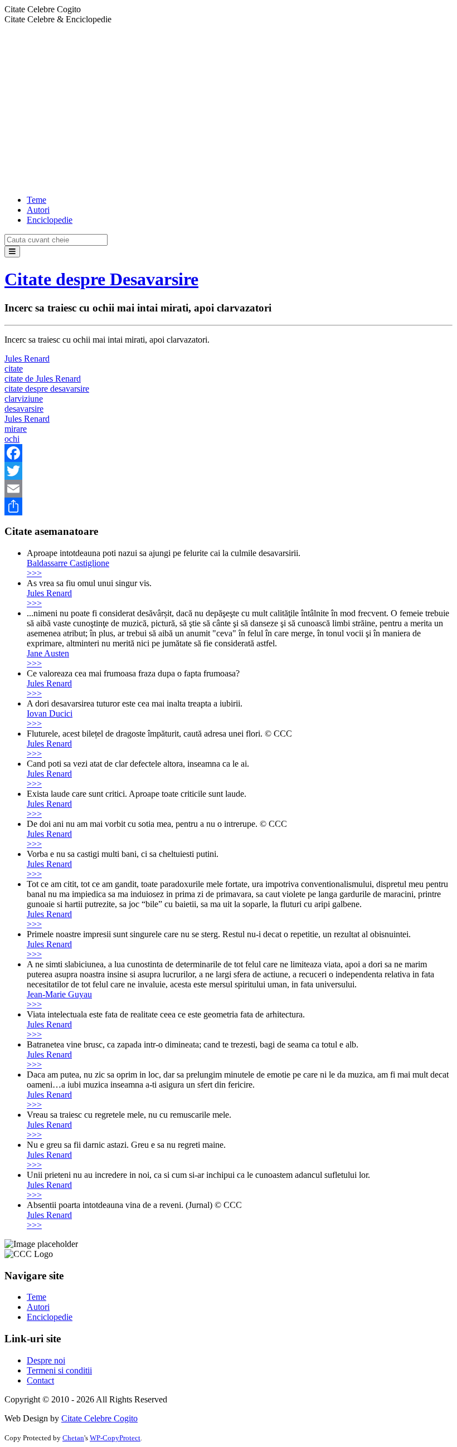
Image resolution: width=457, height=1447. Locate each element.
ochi (12, 439)
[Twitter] (228, 471)
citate (13, 368)
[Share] (228, 506)
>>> (34, 573)
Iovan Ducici (49, 713)
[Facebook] (228, 453)
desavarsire (23, 408)
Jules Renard (27, 358)
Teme (36, 199)
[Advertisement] (228, 108)
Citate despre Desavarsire (101, 279)
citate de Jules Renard (42, 378)
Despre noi (46, 1360)
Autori (38, 210)
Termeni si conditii (59, 1370)
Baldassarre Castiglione (68, 563)
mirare (15, 428)
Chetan (73, 1438)
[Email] (228, 489)
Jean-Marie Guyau (59, 994)
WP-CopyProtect (115, 1438)
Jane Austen (48, 653)
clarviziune (23, 398)
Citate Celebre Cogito (99, 1418)
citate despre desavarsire (46, 388)
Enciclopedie (49, 220)
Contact (40, 1380)
